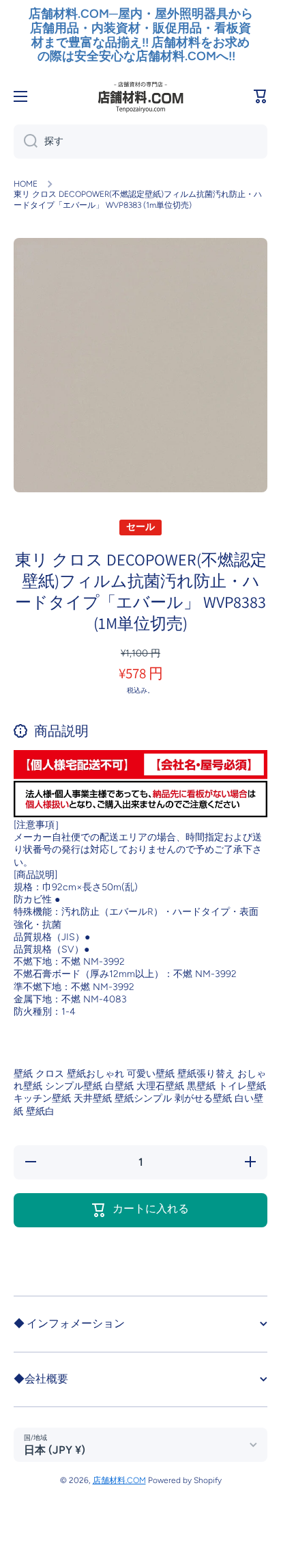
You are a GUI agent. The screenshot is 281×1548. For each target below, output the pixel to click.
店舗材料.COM (119, 1480)
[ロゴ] (140, 96)
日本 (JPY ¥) (54, 1449)
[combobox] (140, 141)
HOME (26, 184)
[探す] (26, 141)
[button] (260, 96)
